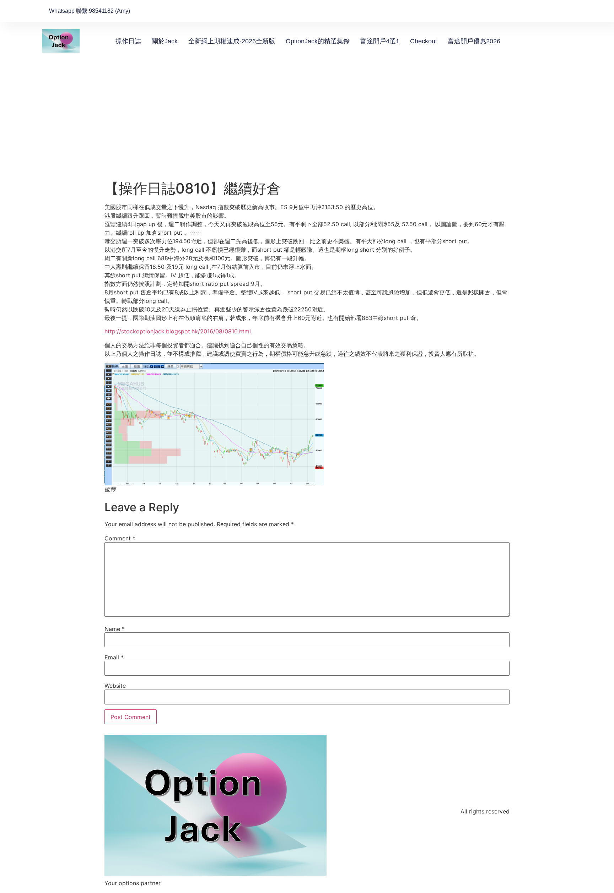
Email (114, 657)
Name (114, 629)
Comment (119, 538)
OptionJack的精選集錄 (318, 41)
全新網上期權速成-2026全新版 (231, 41)
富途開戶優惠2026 (474, 41)
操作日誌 (128, 41)
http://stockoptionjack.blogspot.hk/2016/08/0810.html (177, 331)
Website (115, 685)
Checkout (423, 41)
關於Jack (165, 41)
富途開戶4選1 (379, 41)
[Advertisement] (307, 126)
